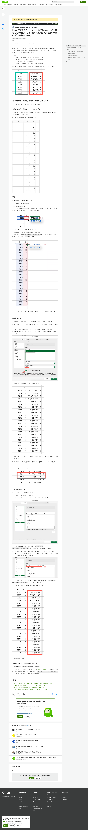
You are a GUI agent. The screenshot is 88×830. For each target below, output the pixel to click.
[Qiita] (5, 2)
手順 (68, 49)
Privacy (20, 799)
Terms (20, 797)
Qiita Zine (64, 797)
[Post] (3, 20)
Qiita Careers (49, 4)
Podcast (49, 806)
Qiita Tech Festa (36, 804)
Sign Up (38, 778)
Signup (83, 1)
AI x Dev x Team (59, 4)
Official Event (23, 4)
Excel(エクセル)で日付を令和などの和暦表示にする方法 (29, 687)
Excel (14, 38)
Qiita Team (64, 795)
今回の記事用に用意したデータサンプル (76, 47)
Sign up (12, 825)
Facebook (49, 801)
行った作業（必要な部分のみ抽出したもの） (76, 45)
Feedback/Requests (23, 806)
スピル (23, 38)
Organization (41, 4)
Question (16, 4)
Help (20, 808)
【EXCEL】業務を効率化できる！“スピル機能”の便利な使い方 (30, 685)
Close (18, 825)
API (34, 810)
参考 (67, 61)
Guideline (21, 801)
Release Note (36, 795)
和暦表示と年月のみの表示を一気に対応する (77, 58)
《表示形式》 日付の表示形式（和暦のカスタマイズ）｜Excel (30, 689)
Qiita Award (35, 806)
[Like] (3, 8)
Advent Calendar (37, 801)
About (20, 795)
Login (77, 1)
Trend (4, 4)
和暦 (20, 38)
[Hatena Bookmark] (3, 28)
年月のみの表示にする (73, 55)
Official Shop (65, 799)
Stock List (9, 4)
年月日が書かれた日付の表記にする (76, 51)
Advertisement (22, 810)
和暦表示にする (71, 53)
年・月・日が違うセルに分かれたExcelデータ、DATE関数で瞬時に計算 (33, 683)
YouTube (49, 804)
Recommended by (23, 725)
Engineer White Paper (38, 808)
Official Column (32, 4)
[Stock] (3, 14)
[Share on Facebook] (3, 24)
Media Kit (21, 804)
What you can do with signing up (24, 713)
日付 (17, 38)
